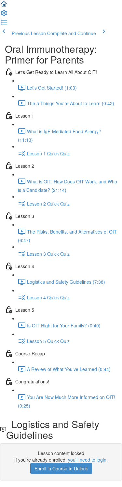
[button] (4, 6)
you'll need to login (87, 459)
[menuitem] (4, 15)
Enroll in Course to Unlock (61, 468)
